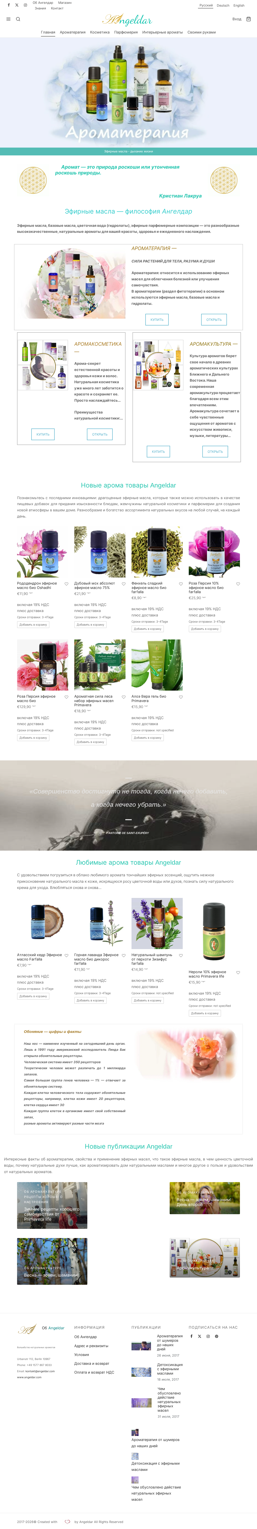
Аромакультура (193, 1267)
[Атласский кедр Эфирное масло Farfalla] (42, 923)
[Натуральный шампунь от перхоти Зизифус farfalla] (157, 923)
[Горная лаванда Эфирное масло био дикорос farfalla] (99, 923)
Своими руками (202, 32)
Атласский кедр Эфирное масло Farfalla (39, 957)
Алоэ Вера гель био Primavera (149, 698)
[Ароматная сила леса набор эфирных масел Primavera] (99, 665)
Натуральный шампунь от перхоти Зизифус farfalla (152, 959)
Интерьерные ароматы (162, 32)
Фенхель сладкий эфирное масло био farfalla (149, 587)
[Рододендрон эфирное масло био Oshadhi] (42, 552)
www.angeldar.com (29, 1377)
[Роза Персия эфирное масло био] (42, 665)
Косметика (100, 32)
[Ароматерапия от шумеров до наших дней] (135, 1432)
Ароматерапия (73, 32)
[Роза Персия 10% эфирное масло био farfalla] (214, 552)
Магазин (64, 3)
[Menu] (8, 19)
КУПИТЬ (157, 320)
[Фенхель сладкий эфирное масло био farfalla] (157, 552)
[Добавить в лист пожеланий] (66, 584)
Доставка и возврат (91, 1363)
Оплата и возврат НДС (94, 1372)
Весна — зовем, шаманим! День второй (204, 1202)
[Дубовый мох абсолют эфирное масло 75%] (99, 552)
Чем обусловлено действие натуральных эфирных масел (169, 1399)
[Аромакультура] (205, 1258)
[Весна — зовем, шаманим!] (52, 1261)
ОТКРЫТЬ (214, 320)
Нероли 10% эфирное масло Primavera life (207, 974)
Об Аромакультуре (43, 1192)
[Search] (18, 19)
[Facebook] (8, 5)
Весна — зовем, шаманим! (51, 1275)
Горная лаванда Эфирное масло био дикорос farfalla (96, 959)
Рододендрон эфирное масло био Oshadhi (37, 585)
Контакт (57, 8)
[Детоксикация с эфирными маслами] (135, 1456)
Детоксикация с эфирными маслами (170, 1368)
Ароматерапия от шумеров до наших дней (170, 1342)
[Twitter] (199, 1336)
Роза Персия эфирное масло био (36, 698)
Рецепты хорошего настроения (43, 1199)
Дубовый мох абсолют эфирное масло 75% (94, 585)
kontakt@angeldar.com (40, 1371)
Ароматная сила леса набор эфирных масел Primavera (94, 700)
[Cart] (248, 19)
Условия (81, 1354)
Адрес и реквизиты (91, 1346)
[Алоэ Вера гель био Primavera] (157, 665)
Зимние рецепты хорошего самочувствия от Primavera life (51, 1214)
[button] (33, 624)
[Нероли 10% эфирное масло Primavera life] (214, 932)
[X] (16, 5)
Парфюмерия (126, 32)
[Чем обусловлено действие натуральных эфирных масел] (135, 1480)
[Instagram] (25, 5)
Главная (48, 32)
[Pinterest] (216, 1336)
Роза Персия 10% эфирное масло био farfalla (206, 587)
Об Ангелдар (43, 3)
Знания (40, 8)
